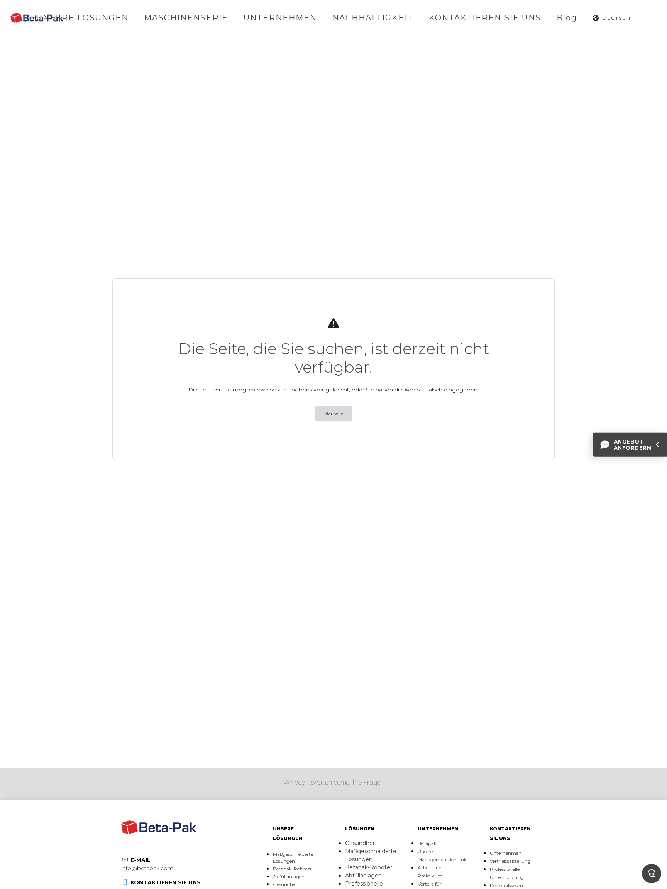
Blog (567, 17)
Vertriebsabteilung (510, 861)
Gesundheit (285, 884)
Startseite (333, 413)
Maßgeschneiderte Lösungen (293, 857)
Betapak (427, 843)
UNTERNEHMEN (280, 17)
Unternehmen (505, 853)
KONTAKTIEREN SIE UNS (485, 17)
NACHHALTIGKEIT (372, 17)
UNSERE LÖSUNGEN (82, 17)
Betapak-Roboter (292, 869)
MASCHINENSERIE (186, 17)
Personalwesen (506, 885)
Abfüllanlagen (289, 876)
